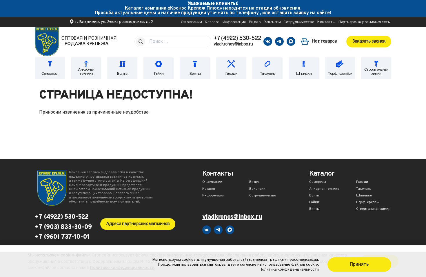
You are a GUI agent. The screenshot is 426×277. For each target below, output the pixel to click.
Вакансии (272, 22)
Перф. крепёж (339, 73)
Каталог (212, 22)
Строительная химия (376, 71)
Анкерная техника (86, 71)
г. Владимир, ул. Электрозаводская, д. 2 (114, 21)
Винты (195, 73)
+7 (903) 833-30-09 (63, 227)
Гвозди (231, 73)
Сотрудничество (298, 22)
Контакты (326, 22)
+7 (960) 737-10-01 (62, 237)
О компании (191, 22)
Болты (122, 73)
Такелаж (267, 73)
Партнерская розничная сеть (364, 22)
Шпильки (304, 73)
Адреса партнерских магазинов (138, 224)
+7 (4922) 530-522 (237, 38)
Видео (255, 22)
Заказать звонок (368, 41)
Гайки (158, 73)
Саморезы (49, 73)
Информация (234, 22)
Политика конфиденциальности (289, 269)
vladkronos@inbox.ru (233, 44)
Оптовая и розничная (89, 41)
